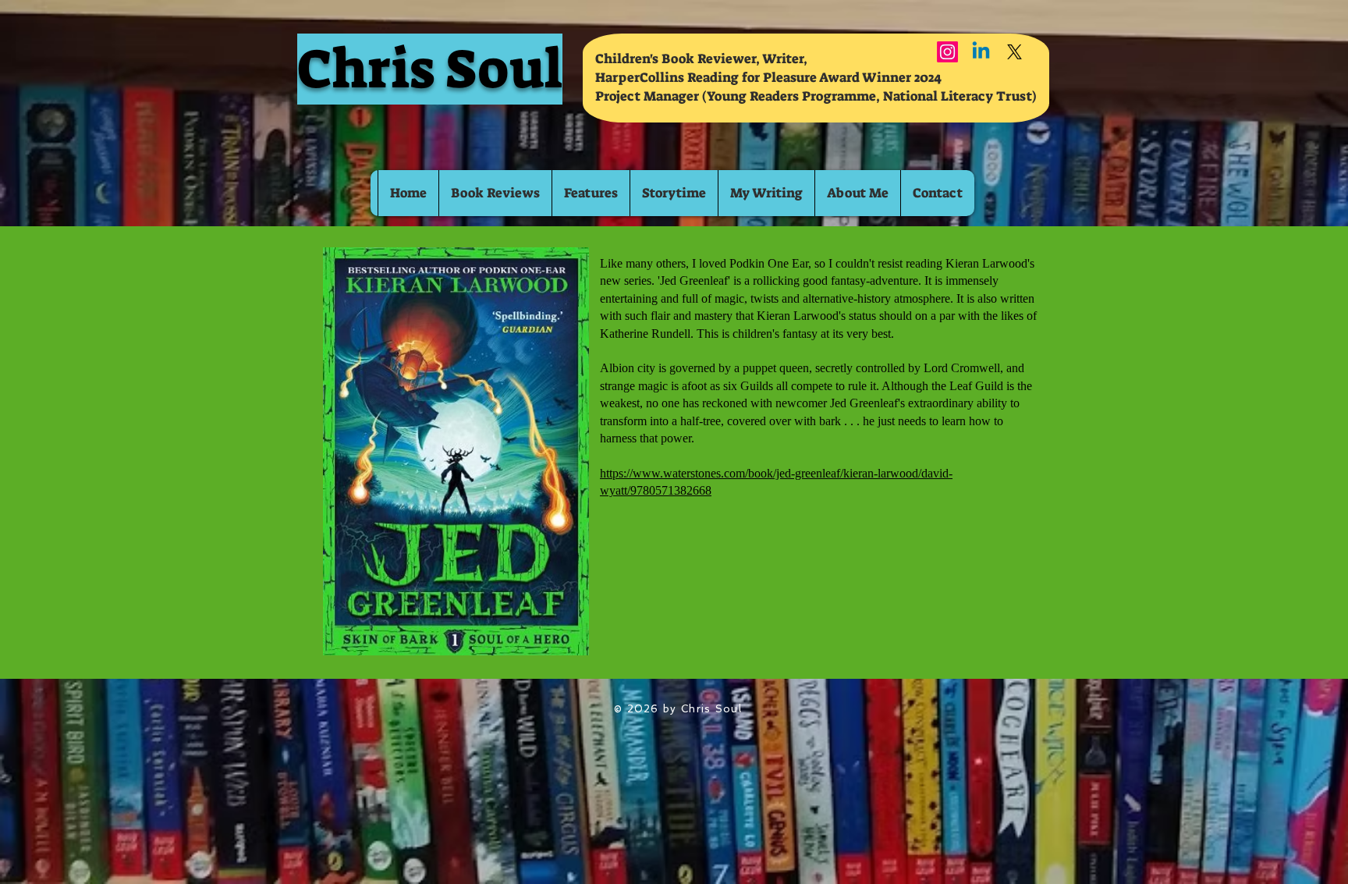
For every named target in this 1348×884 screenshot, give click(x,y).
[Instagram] (947, 51)
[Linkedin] (980, 51)
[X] (1014, 51)
